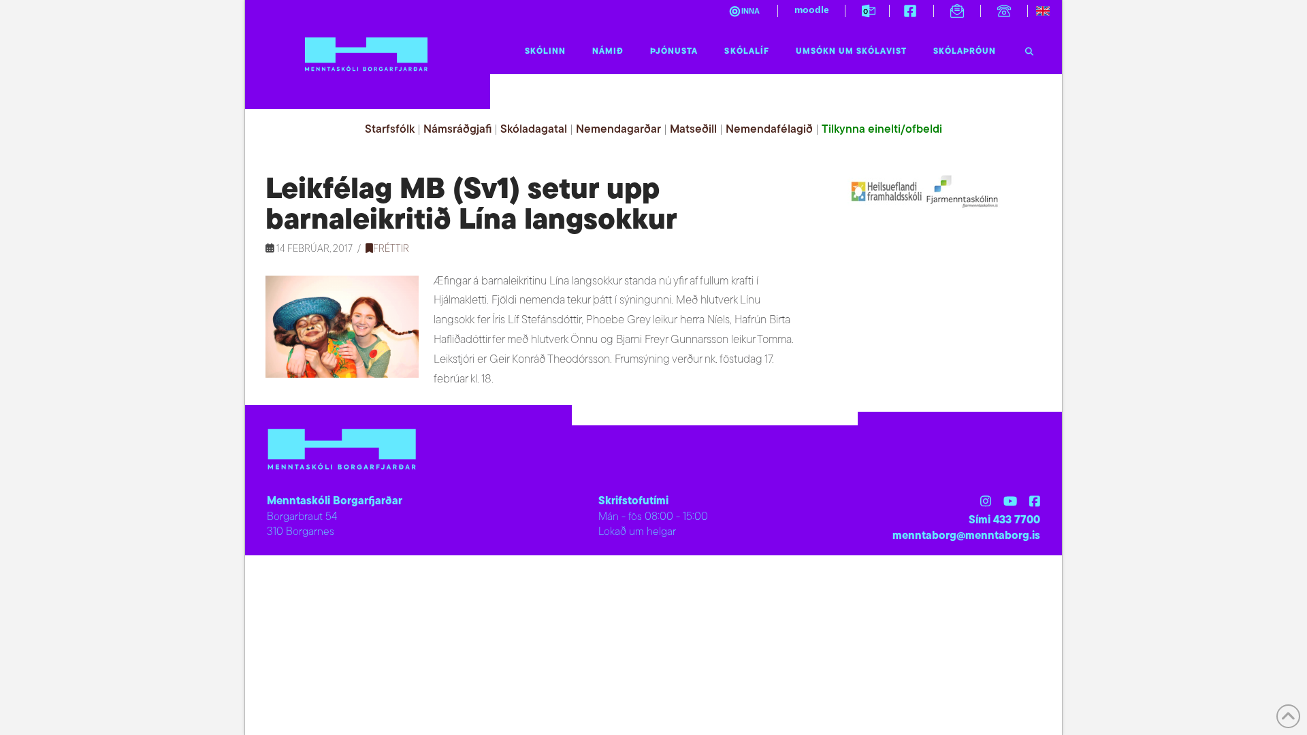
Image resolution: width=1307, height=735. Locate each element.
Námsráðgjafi (457, 129)
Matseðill (693, 129)
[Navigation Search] (1029, 48)
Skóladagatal (533, 129)
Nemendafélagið (769, 129)
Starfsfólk (390, 129)
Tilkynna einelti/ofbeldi (882, 129)
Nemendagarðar (618, 129)
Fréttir (391, 249)
